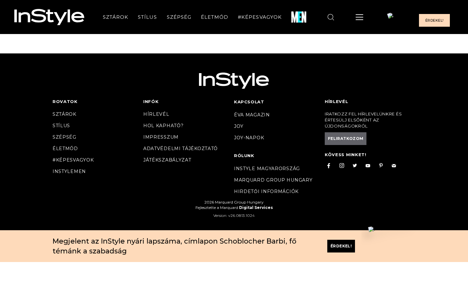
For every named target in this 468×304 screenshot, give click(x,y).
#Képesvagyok (260, 17)
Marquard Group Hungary (273, 180)
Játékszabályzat (167, 160)
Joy (239, 126)
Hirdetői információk (266, 191)
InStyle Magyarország (267, 168)
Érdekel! (434, 20)
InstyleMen (69, 171)
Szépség (179, 17)
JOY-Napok (249, 138)
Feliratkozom (345, 138)
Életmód (214, 17)
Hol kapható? (163, 125)
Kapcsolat (249, 101)
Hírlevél (156, 114)
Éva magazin (252, 115)
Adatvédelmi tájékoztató (180, 148)
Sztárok (115, 17)
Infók (151, 101)
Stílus (147, 17)
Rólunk (244, 155)
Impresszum (161, 137)
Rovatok (65, 101)
